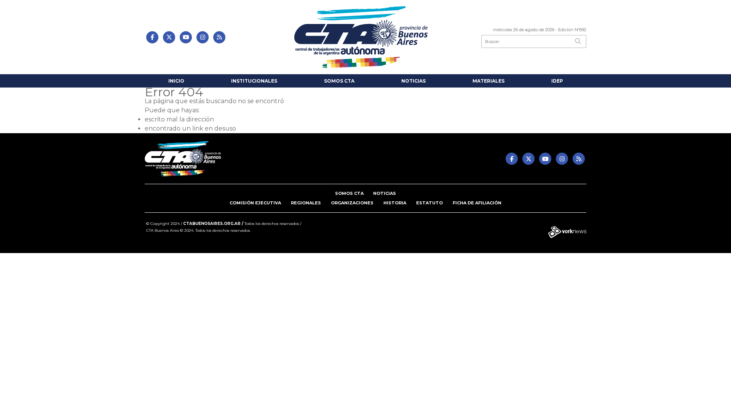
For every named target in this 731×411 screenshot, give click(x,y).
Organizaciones (352, 203)
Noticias (413, 81)
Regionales (306, 203)
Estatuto (429, 203)
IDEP (557, 81)
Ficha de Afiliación (477, 203)
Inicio (176, 81)
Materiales (488, 81)
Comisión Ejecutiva (255, 203)
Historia (394, 203)
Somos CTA (339, 81)
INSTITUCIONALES (254, 81)
